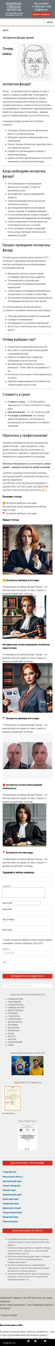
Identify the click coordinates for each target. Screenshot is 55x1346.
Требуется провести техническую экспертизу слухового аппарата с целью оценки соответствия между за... (28, 1242)
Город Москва (9, 1172)
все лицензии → (9, 1113)
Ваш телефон (8, 919)
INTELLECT (12, 1036)
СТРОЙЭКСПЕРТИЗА (15, 1005)
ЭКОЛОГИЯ (12, 1039)
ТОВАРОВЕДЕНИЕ (14, 1002)
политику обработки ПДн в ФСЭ (28, 943)
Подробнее (43, 1338)
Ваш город (7, 929)
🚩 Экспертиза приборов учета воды (20, 513)
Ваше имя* (7, 909)
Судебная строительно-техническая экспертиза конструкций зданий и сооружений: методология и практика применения (26, 476)
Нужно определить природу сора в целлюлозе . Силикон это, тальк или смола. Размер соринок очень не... (29, 1251)
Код (9, 886)
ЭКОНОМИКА (13, 1025)
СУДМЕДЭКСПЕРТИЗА (16, 1007)
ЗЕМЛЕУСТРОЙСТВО (15, 1010)
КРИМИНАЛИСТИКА (15, 999)
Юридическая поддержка (27, 976)
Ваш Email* (7, 903)
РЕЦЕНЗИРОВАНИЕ (15, 1042)
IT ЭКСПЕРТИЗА (14, 1016)
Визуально (5, 886)
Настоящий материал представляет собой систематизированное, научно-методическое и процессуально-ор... (29, 1268)
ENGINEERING (13, 1013)
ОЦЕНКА (11, 1033)
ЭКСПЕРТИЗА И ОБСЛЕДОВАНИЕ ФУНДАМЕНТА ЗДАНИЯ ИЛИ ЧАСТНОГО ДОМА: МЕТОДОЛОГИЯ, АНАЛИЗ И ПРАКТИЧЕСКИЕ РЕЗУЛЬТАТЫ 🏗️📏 (25, 486)
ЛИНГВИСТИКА (13, 1030)
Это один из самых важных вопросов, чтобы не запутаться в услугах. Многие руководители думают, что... (29, 1277)
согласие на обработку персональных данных (31, 939)
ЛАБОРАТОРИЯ (13, 1028)
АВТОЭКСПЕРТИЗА (15, 1022)
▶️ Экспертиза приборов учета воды (20, 503)
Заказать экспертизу (41, 14)
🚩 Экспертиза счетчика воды (18, 852)
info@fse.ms (41, 9)
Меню (50, 22)
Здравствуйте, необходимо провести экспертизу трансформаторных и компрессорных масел (29, 1259)
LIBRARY (6, 30)
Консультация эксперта (27, 1230)
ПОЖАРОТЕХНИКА (15, 1019)
